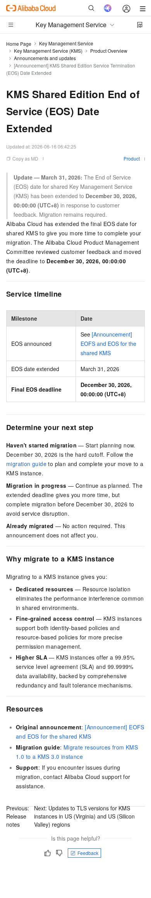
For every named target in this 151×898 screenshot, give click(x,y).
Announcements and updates (45, 58)
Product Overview (108, 50)
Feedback (87, 853)
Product (132, 158)
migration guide (26, 464)
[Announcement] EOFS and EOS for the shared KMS (108, 343)
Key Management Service (66, 43)
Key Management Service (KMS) (48, 50)
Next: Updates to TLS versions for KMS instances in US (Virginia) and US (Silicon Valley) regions (84, 816)
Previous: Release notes (17, 816)
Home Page (18, 43)
